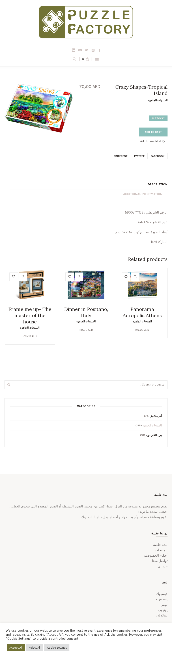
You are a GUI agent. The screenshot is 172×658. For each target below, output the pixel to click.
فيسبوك (162, 594)
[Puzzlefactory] (86, 23)
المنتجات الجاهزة (158, 100)
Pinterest (120, 156)
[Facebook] (99, 50)
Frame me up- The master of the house (29, 315)
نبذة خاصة (160, 545)
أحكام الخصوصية (156, 555)
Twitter (139, 156)
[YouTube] (80, 50)
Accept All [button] (15, 647)
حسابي (163, 566)
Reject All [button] (35, 647)
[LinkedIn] (73, 50)
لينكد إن (162, 615)
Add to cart (153, 132)
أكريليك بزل (155, 415)
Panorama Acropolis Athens (142, 312)
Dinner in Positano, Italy (86, 312)
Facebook (158, 156)
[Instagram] (93, 50)
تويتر (164, 605)
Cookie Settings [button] (57, 647)
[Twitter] (86, 50)
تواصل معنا (160, 561)
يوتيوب (163, 610)
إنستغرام (161, 599)
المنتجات (161, 550)
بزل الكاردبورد (154, 435)
